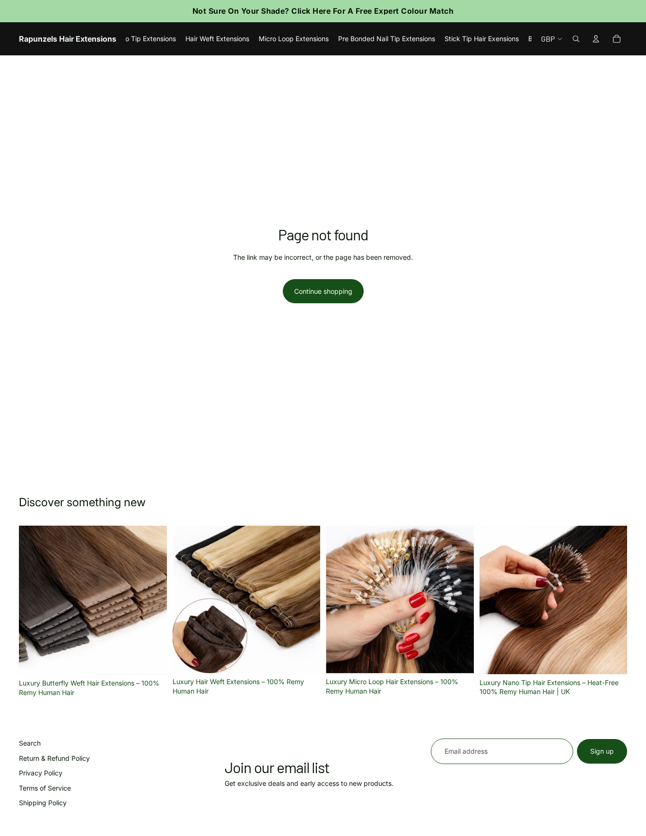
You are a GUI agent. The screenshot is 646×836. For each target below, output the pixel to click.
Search (30, 743)
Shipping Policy (43, 803)
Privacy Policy (40, 773)
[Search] (576, 38)
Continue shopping (323, 291)
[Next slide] (153, 600)
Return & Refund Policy (54, 758)
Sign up (602, 751)
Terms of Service (45, 788)
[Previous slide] (33, 600)
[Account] (595, 38)
